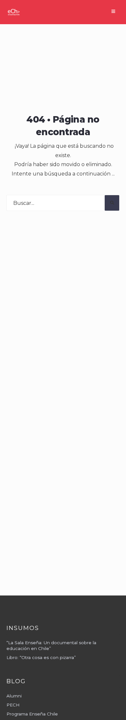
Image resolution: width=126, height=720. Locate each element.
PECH (13, 704)
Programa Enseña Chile (32, 713)
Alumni (14, 695)
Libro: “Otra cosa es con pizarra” (41, 657)
